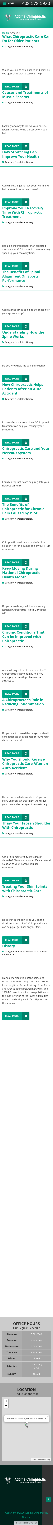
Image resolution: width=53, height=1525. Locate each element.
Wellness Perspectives (15, 1183)
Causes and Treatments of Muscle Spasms (25, 94)
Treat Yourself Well (14, 1140)
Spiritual (8, 1197)
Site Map (26, 1517)
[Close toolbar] (36, 1523)
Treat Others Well (13, 1145)
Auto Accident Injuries (15, 1062)
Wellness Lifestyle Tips (15, 1136)
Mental (7, 1202)
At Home (8, 1159)
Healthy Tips (10, 1275)
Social (7, 1192)
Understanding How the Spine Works (23, 334)
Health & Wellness (12, 1113)
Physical (8, 1187)
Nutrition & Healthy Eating (17, 1304)
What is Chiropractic (14, 1035)
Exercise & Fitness (13, 1280)
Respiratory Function (14, 1109)
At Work (8, 1164)
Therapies (8, 1215)
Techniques (9, 1210)
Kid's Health (9, 1289)
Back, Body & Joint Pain (15, 1261)
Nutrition (9, 1173)
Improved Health (12, 1095)
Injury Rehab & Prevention (17, 1284)
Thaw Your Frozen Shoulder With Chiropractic (26, 825)
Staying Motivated (13, 1227)
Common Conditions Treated (18, 1058)
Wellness (8, 1251)
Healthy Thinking (12, 1117)
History (8, 945)
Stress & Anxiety (12, 1242)
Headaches (10, 1085)
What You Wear (12, 1178)
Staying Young (11, 1232)
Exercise (8, 1168)
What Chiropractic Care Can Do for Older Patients (26, 38)
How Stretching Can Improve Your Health (20, 154)
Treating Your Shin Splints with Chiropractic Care (24, 888)
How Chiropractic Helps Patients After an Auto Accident (22, 389)
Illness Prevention (13, 1294)
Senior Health (10, 1265)
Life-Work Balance (13, 1237)
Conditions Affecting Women (19, 1080)
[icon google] (48, 1499)
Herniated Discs (12, 1090)
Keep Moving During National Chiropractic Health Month (21, 572)
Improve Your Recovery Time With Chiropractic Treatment (22, 212)
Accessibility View (26, 1523)
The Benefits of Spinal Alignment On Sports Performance (21, 276)
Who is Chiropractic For (16, 1045)
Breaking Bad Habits (14, 1270)
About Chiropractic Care (15, 1031)
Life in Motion (10, 1131)
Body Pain (8, 1072)
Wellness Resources (14, 1054)
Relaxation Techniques (16, 1126)
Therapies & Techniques (15, 1206)
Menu (11, 3)
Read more (12, 86)
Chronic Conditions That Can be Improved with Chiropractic (23, 636)
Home (5, 32)
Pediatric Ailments (13, 1100)
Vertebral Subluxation (15, 1050)
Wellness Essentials (13, 1155)
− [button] (6, 1405)
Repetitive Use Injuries (15, 1105)
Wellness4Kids (10, 1307)
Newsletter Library (12, 1219)
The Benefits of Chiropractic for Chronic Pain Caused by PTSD (23, 509)
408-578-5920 (36, 3)
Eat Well (8, 1149)
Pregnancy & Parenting (16, 1256)
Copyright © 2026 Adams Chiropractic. (26, 1512)
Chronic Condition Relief (16, 1076)
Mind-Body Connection (15, 1246)
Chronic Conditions (13, 1299)
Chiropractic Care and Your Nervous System (25, 450)
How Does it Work (13, 1040)
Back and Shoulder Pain (16, 1067)
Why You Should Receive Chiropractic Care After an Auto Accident (25, 763)
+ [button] (6, 1401)
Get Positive (10, 1121)
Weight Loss (9, 1223)
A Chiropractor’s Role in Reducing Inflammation (23, 702)
